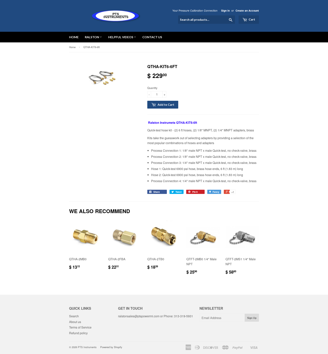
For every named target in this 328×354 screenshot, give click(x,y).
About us (75, 322)
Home (74, 37)
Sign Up (251, 317)
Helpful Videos (121, 37)
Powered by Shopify (111, 347)
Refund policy (78, 333)
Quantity (152, 88)
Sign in (225, 10)
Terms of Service (80, 327)
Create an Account (247, 10)
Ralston (92, 37)
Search (74, 316)
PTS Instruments (87, 347)
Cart (251, 19)
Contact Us (152, 37)
